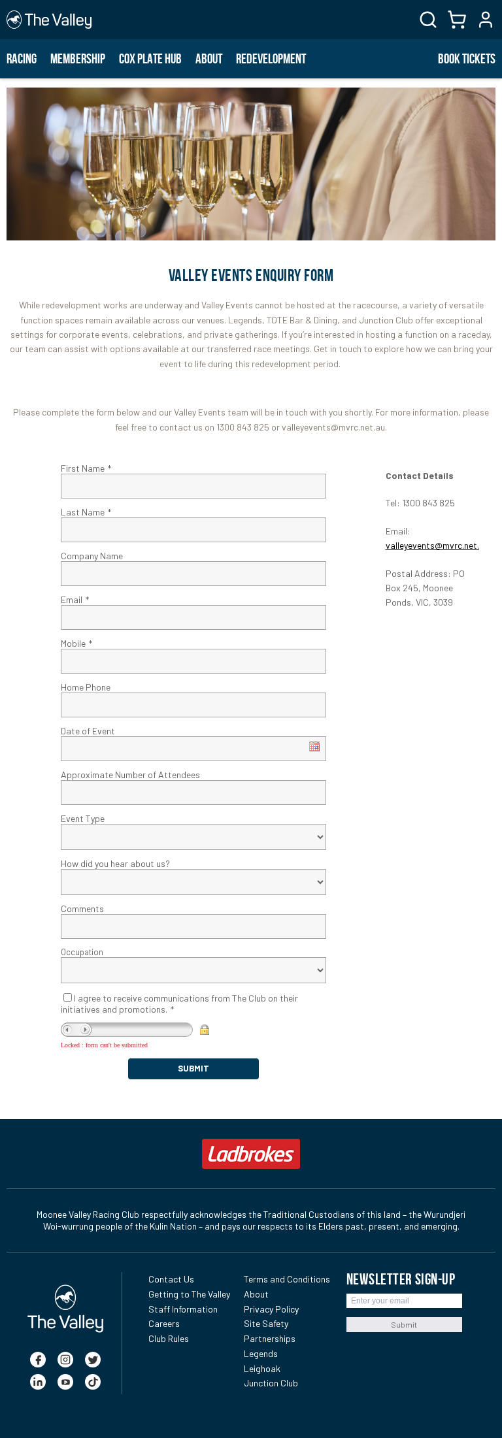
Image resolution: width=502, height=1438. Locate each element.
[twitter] (93, 1359)
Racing (22, 59)
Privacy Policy (271, 1309)
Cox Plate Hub (150, 59)
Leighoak (262, 1368)
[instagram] (65, 1359)
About (208, 59)
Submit (404, 1324)
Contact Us (171, 1278)
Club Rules (168, 1338)
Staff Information (183, 1309)
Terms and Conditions (287, 1278)
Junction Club (271, 1382)
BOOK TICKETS (466, 59)
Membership (77, 59)
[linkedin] (38, 1382)
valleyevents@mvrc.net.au (437, 545)
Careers (164, 1323)
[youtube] (65, 1382)
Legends (261, 1353)
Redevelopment (271, 59)
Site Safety (266, 1323)
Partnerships (269, 1338)
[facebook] (38, 1359)
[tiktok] (93, 1382)
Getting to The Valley (189, 1293)
